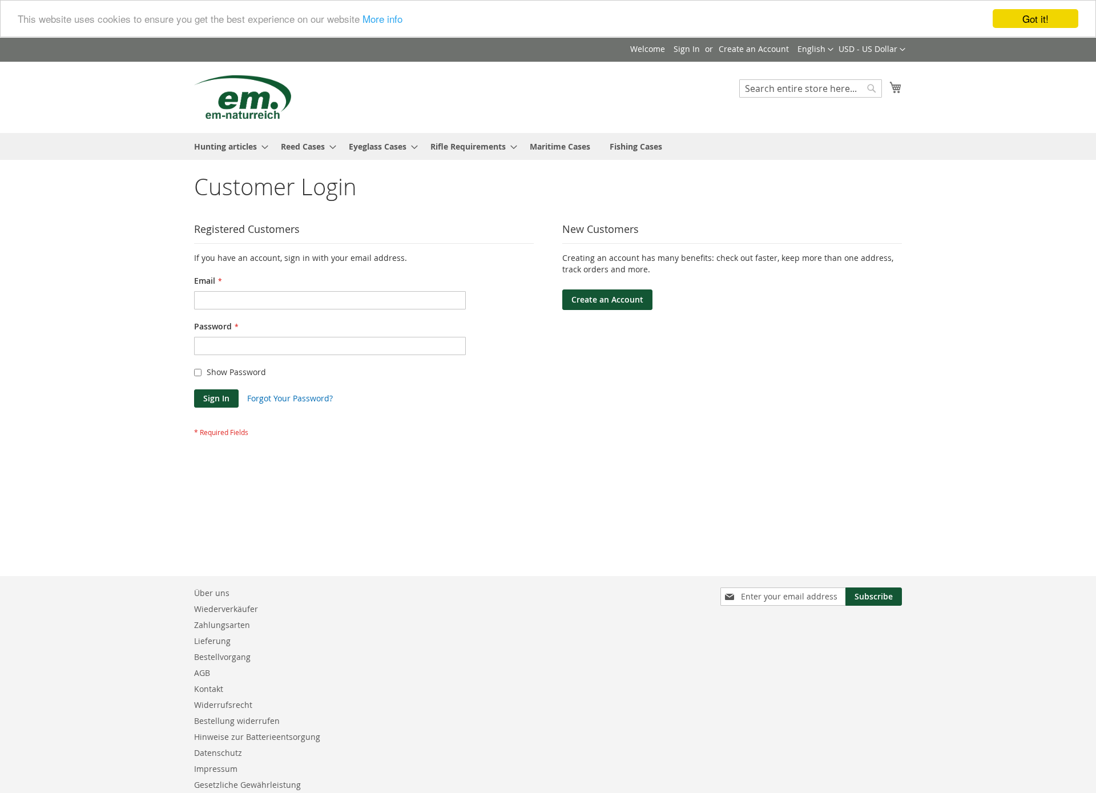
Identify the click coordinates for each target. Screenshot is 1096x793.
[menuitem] (227, 146)
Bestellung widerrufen (237, 720)
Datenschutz (218, 752)
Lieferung (212, 640)
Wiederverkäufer (226, 608)
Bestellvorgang (222, 656)
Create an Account (754, 48)
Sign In (687, 48)
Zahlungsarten (222, 624)
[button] (872, 49)
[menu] (548, 146)
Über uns (211, 592)
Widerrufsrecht (223, 704)
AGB (202, 672)
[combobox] (810, 88)
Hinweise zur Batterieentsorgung (257, 736)
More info (382, 19)
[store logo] (242, 97)
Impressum (215, 768)
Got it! (1035, 18)
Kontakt (208, 688)
